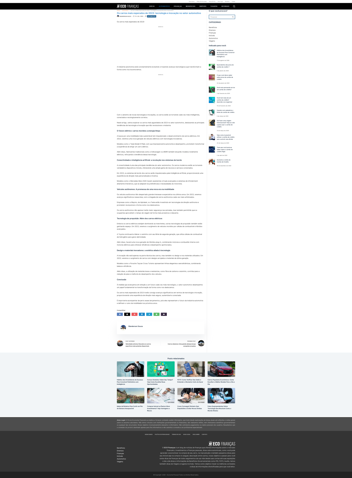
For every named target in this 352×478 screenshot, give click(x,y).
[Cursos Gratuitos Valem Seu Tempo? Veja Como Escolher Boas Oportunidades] (161, 369)
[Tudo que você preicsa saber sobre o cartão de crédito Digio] (212, 149)
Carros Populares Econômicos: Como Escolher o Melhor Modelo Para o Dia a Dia (221, 382)
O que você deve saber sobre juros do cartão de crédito (225, 77)
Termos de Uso (212, 1)
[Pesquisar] (234, 6)
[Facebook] (120, 314)
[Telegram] (149, 314)
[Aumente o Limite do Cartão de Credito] (212, 162)
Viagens (213, 6)
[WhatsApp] (157, 314)
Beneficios (190, 6)
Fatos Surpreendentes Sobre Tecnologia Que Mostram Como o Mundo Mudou (219, 408)
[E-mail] (164, 314)
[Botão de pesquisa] (233, 17)
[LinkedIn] (142, 314)
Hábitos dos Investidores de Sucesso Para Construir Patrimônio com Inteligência (130, 382)
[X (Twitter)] (127, 314)
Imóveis (202, 6)
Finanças (178, 6)
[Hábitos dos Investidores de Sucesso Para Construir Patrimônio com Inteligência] (212, 52)
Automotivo (164, 6)
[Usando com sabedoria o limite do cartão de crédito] (212, 112)
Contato (233, 1)
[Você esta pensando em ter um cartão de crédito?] (212, 90)
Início (152, 6)
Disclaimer (227, 1)
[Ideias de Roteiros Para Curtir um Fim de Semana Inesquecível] (130, 395)
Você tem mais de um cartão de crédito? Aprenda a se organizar (224, 100)
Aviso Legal (220, 1)
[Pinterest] (135, 314)
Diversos (225, 6)
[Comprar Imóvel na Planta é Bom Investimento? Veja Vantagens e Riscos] (161, 395)
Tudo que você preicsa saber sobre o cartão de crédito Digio (225, 149)
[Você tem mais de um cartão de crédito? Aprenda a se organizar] (212, 100)
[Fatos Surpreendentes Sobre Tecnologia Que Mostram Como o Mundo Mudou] (221, 395)
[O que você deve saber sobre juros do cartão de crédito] (212, 77)
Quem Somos (192, 1)
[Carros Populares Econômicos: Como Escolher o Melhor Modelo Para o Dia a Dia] (221, 369)
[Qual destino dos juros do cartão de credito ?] (212, 67)
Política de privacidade (202, 1)
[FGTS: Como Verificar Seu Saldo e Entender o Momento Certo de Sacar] (191, 369)
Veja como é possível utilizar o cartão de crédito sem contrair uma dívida (225, 137)
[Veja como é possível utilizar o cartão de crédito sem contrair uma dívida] (212, 137)
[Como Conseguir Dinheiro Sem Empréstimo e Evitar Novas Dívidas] (191, 395)
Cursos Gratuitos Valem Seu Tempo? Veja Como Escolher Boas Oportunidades (160, 382)
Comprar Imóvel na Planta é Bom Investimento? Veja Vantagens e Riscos (158, 408)
